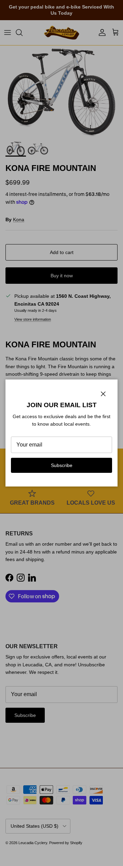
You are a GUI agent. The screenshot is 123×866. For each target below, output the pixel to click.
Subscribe (61, 465)
